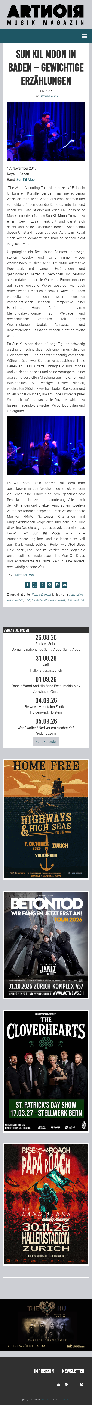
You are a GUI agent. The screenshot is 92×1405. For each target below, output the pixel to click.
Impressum (44, 1371)
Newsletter (73, 1371)
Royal (61, 600)
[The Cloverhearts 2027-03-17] (46, 1130)
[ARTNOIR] (46, 26)
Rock (53, 600)
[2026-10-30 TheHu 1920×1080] (46, 1350)
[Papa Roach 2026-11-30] (46, 1263)
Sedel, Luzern (46, 727)
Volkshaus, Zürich (46, 685)
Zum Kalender (46, 742)
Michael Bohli (25, 575)
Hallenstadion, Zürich (46, 664)
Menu (84, 36)
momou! (68, 1399)
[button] (27, 585)
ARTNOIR (45, 1399)
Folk (27, 600)
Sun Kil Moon (26, 180)
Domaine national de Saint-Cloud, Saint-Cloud (46, 643)
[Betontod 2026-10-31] (46, 996)
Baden (19, 600)
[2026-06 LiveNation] (46, 877)
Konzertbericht (41, 594)
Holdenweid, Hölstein (46, 706)
